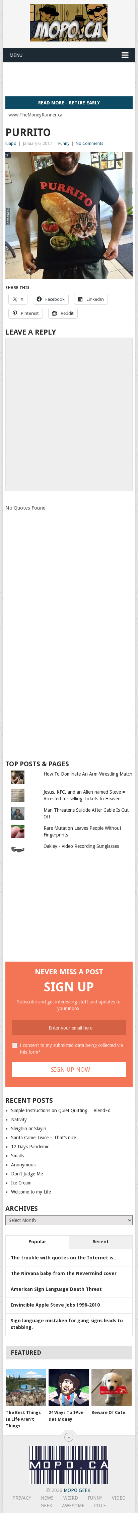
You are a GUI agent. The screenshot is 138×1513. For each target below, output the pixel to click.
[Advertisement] (71, 79)
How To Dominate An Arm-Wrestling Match (88, 774)
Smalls (17, 1155)
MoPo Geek (77, 1490)
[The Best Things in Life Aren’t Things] (26, 1387)
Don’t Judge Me (27, 1173)
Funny (63, 143)
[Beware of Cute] (111, 1387)
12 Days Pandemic (30, 1146)
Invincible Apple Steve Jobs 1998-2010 (55, 1305)
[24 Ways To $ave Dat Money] (69, 1387)
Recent (100, 1241)
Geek (46, 1505)
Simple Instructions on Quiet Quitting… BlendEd (61, 1110)
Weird (70, 1498)
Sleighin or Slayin (28, 1128)
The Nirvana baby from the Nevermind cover (64, 1273)
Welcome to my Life (31, 1191)
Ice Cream (21, 1182)
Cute (100, 1505)
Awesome (73, 1505)
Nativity (19, 1119)
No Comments (89, 143)
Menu (15, 55)
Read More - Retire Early (69, 102)
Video (119, 1498)
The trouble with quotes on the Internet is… (64, 1257)
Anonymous (23, 1164)
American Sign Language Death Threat (56, 1289)
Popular (37, 1241)
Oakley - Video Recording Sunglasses (81, 846)
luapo (10, 143)
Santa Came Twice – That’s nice (43, 1137)
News (47, 1498)
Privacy (21, 1498)
